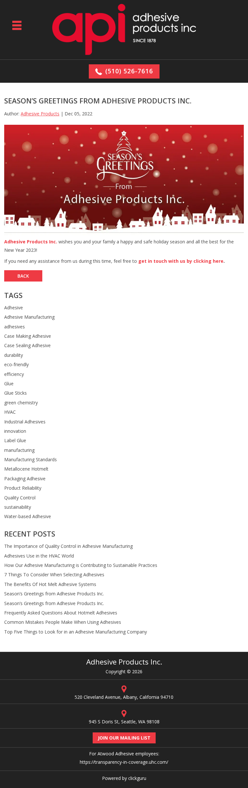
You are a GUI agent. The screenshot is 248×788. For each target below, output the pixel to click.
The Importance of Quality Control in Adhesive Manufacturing (68, 546)
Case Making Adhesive (27, 336)
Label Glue (15, 440)
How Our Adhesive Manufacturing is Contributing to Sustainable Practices (80, 565)
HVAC (10, 412)
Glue (9, 383)
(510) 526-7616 (129, 71)
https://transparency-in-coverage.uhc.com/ (124, 762)
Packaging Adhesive (25, 478)
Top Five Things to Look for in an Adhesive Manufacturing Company (75, 632)
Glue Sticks (15, 393)
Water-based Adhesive (27, 516)
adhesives (14, 327)
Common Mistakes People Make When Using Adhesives (62, 622)
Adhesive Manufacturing (29, 317)
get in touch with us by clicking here (180, 261)
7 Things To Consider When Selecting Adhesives (54, 574)
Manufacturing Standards (30, 459)
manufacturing (19, 450)
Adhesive (13, 307)
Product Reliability (22, 488)
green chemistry (21, 402)
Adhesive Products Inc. (30, 242)
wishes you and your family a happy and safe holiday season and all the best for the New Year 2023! (119, 246)
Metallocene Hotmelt (26, 469)
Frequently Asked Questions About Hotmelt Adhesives (60, 613)
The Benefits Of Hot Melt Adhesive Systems (50, 584)
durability (13, 355)
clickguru (137, 778)
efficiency (14, 374)
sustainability (17, 507)
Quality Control (20, 498)
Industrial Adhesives (25, 422)
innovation (15, 431)
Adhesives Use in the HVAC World (39, 556)
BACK (23, 276)
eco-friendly (16, 364)
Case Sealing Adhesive (27, 345)
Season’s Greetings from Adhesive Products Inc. (54, 594)
